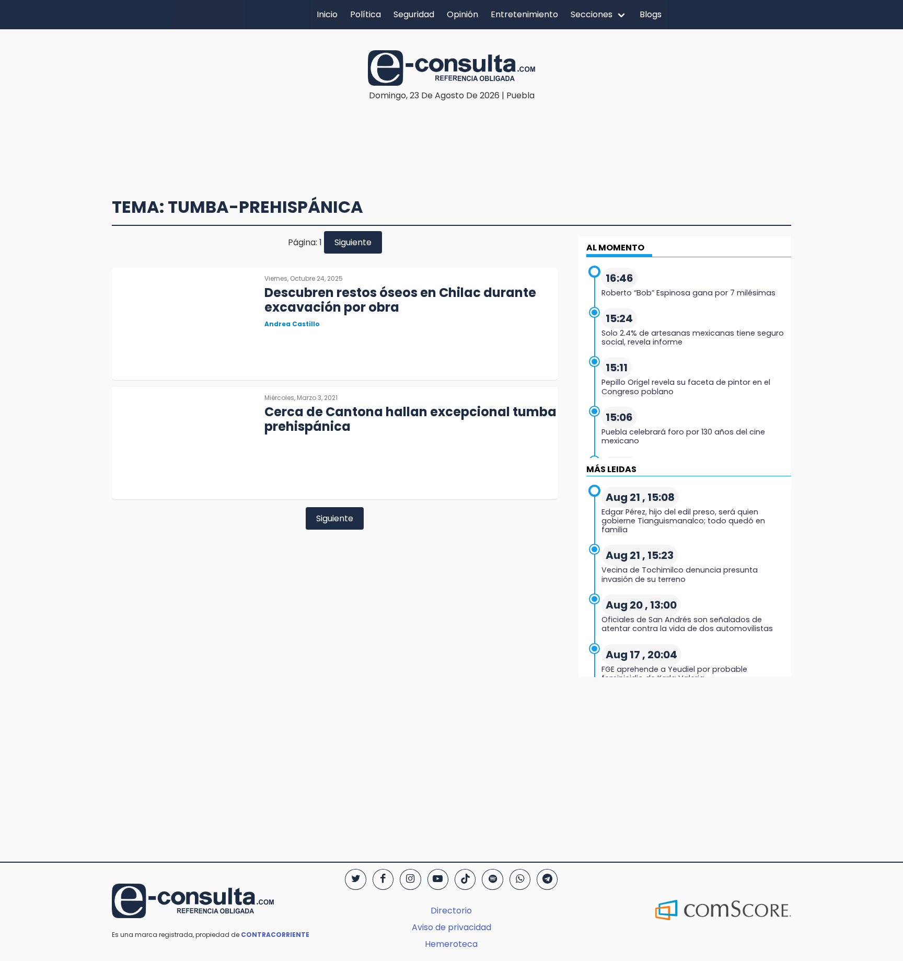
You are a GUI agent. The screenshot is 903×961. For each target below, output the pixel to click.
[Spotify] (492, 879)
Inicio (327, 14)
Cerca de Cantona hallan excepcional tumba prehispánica (410, 419)
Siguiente (353, 242)
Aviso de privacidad (451, 927)
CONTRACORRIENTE (275, 934)
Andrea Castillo (292, 323)
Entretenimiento (524, 14)
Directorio (451, 911)
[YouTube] (437, 879)
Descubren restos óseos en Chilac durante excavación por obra (400, 300)
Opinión (462, 14)
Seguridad (413, 14)
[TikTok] (465, 879)
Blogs (651, 14)
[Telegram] (547, 879)
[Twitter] (355, 879)
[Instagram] (410, 879)
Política (365, 14)
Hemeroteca (451, 944)
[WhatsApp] (520, 879)
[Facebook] (383, 879)
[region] (451, 133)
